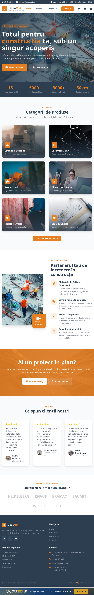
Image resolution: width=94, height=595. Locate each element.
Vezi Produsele (16, 67)
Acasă (28, 8)
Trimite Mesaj (36, 381)
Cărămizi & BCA (8, 556)
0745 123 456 (61, 381)
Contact (67, 8)
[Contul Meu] (91, 8)
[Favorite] (79, 8)
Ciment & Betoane (10, 552)
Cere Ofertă (42, 67)
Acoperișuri (7, 559)
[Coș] (85, 8)
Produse (38, 8)
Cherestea (6, 567)
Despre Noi (53, 8)
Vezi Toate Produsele (45, 238)
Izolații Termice (8, 563)
